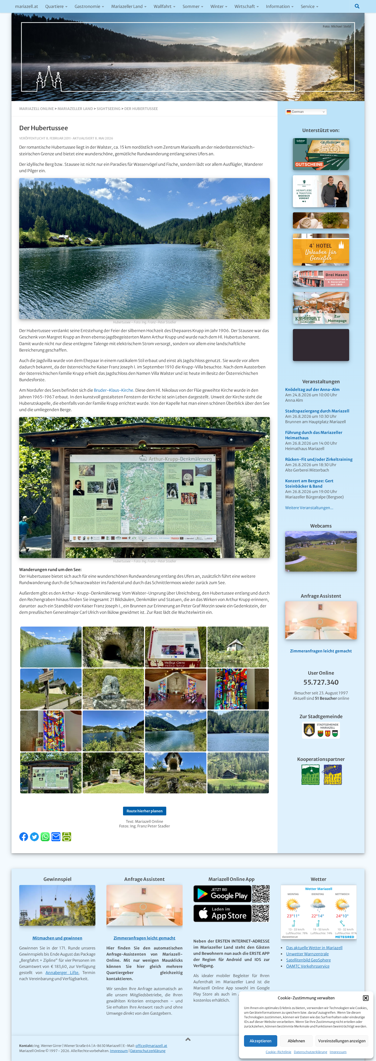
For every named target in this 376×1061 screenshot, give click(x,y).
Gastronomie (87, 6)
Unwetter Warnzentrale (307, 953)
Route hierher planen (145, 811)
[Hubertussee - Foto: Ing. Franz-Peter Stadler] (51, 647)
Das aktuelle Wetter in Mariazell (314, 947)
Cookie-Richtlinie (278, 1052)
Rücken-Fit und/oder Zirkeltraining (318, 459)
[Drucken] (66, 839)
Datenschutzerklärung (310, 1052)
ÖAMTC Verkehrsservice (307, 966)
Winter (217, 6)
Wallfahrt (163, 6)
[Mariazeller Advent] (332, 791)
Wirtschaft (245, 6)
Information (278, 6)
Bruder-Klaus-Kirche (113, 390)
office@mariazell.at (151, 1046)
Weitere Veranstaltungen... (309, 507)
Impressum (338, 1052)
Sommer (191, 6)
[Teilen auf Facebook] (24, 839)
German (297, 112)
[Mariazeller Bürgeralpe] (310, 791)
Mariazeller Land (127, 6)
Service (308, 6)
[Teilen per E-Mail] (56, 839)
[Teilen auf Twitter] (35, 839)
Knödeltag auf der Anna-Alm (312, 389)
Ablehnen (296, 1040)
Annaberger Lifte (62, 972)
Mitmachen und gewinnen (57, 938)
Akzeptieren (260, 1040)
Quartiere (54, 6)
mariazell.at (26, 6)
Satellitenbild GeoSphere (308, 960)
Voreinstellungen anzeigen (342, 1040)
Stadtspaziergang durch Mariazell (317, 411)
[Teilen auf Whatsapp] (46, 839)
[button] (365, 998)
